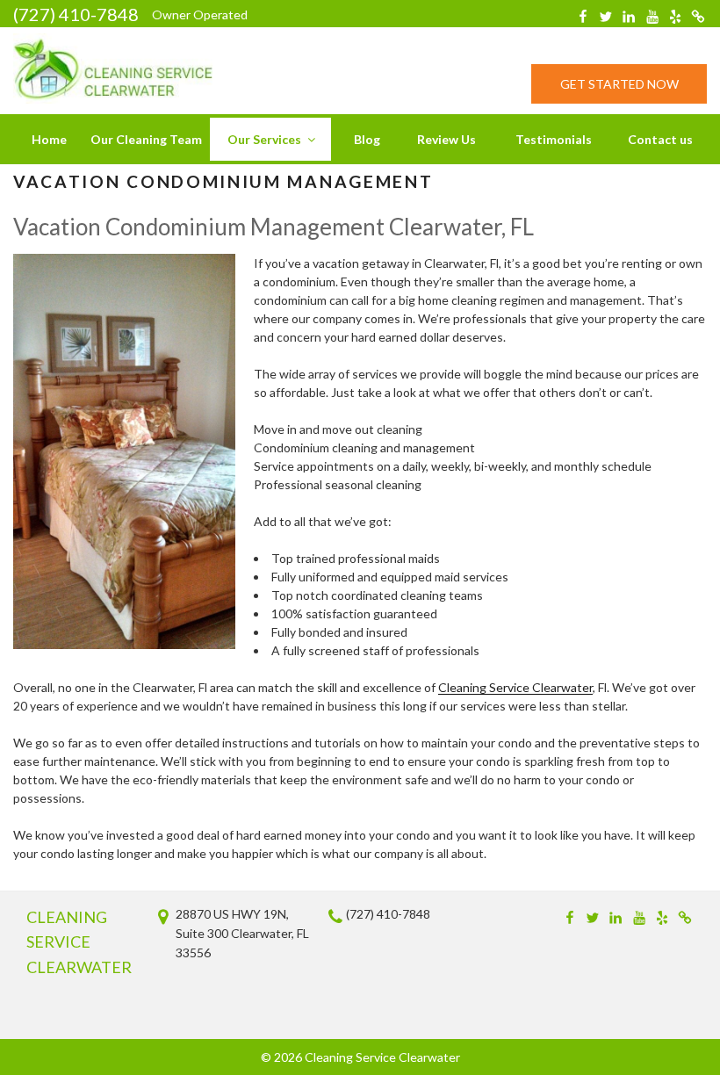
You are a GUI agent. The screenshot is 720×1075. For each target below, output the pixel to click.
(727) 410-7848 (76, 14)
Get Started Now (619, 83)
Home (49, 139)
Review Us (446, 139)
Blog (367, 139)
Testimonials (553, 139)
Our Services (264, 139)
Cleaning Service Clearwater (515, 687)
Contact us (660, 139)
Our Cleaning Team (146, 139)
